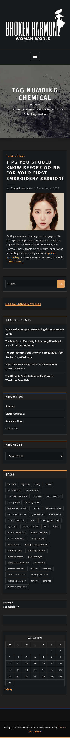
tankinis (47, 580)
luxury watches (37, 538)
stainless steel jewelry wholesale (23, 303)
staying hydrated (39, 574)
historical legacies (16, 520)
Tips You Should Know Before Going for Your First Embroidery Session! (35, 170)
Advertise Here (14, 421)
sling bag (47, 568)
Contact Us (11, 428)
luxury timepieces (16, 538)
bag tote (12, 484)
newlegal (8, 602)
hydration (12, 526)
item (46, 526)
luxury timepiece (39, 532)
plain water (39, 562)
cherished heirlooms (18, 496)
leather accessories (17, 532)
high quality (55, 514)
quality (34, 568)
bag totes (25, 484)
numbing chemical (36, 550)
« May (8, 689)
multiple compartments (36, 544)
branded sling (14, 490)
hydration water (30, 526)
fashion (36, 508)
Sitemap (10, 406)
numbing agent (15, 550)
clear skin (37, 496)
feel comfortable (53, 508)
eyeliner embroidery (18, 508)
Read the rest (16, 261)
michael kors (14, 544)
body (37, 484)
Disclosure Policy (15, 413)
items (55, 526)
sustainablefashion (17, 580)
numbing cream (15, 556)
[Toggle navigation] (35, 56)
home (32, 520)
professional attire (17, 568)
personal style (35, 556)
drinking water (32, 502)
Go (61, 283)
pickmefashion (11, 606)
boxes (48, 484)
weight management (17, 586)
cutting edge (14, 502)
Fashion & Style (16, 156)
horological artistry (50, 520)
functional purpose (17, 514)
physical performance (18, 562)
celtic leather (32, 490)
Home (36, 104)
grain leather (38, 514)
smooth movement (17, 574)
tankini (34, 580)
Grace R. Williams (19, 188)
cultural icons (53, 496)
